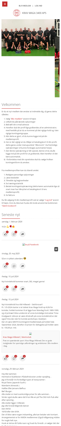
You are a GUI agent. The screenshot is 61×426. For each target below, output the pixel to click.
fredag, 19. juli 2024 (10, 276)
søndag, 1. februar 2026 (12, 221)
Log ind (38, 5)
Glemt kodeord (9, 205)
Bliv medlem (25, 5)
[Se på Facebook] (5, 234)
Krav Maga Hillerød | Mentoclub (17, 337)
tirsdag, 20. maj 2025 (10, 253)
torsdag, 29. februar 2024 (12, 368)
